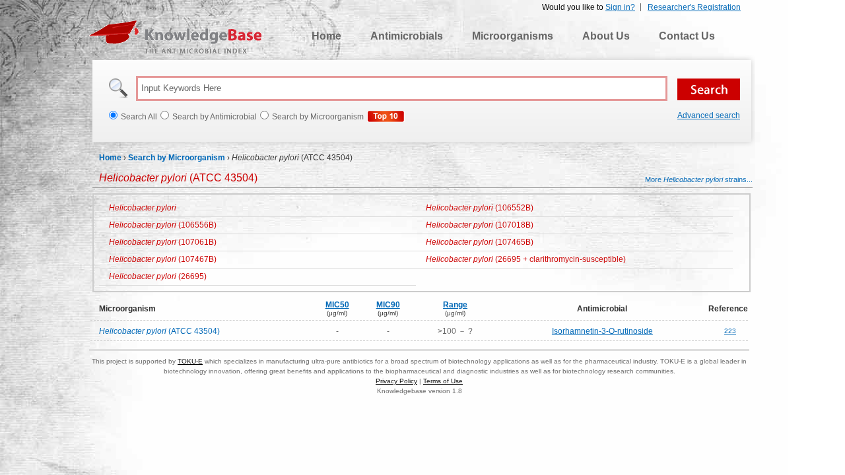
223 (730, 330)
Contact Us (687, 36)
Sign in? (620, 7)
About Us (606, 36)
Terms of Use (443, 381)
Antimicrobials (406, 36)
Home (326, 36)
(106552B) (479, 207)
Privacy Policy (396, 381)
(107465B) (479, 242)
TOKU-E (190, 361)
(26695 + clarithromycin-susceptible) (526, 259)
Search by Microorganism (176, 157)
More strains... (699, 179)
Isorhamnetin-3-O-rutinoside (602, 331)
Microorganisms (512, 36)
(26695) (158, 276)
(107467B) (163, 259)
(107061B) (163, 242)
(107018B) (479, 225)
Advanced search (708, 115)
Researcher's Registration (694, 7)
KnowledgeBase (175, 37)
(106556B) (163, 225)
